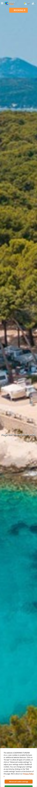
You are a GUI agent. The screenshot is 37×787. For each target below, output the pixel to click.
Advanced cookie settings (18, 782)
